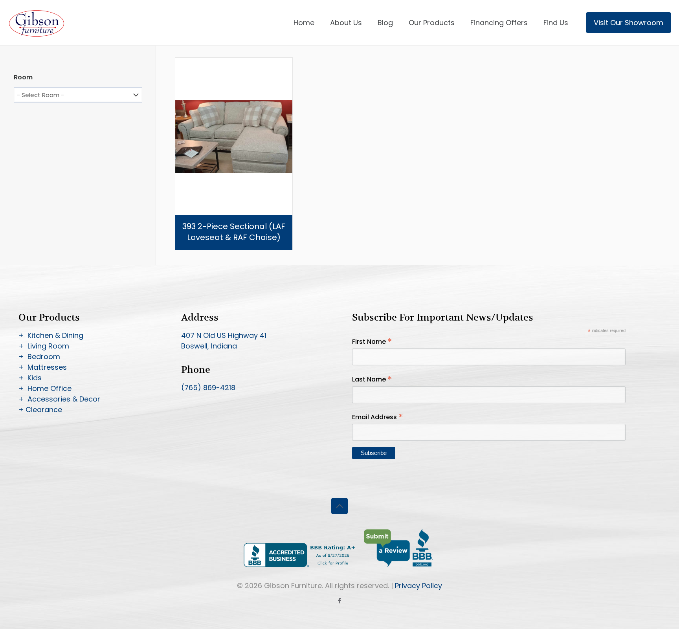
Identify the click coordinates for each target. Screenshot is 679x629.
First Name (372, 341)
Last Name (372, 379)
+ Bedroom (39, 356)
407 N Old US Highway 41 (223, 335)
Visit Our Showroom (628, 23)
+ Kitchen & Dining (50, 335)
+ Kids (30, 378)
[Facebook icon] (340, 600)
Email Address (377, 417)
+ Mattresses (42, 367)
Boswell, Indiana (209, 346)
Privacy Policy (418, 585)
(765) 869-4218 (208, 387)
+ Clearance (40, 409)
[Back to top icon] (339, 506)
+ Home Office (45, 388)
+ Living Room (43, 346)
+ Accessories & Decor (59, 399)
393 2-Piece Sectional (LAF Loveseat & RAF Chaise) (233, 232)
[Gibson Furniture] (37, 22)
